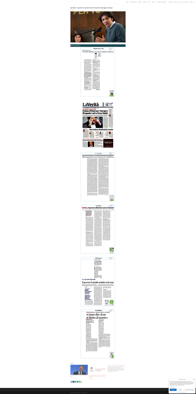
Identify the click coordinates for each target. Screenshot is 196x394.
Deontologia (170, 2)
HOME (127, 2)
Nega (181, 389)
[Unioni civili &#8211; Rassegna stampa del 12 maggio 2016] (116, 368)
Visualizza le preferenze (189, 389)
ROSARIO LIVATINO (133, 2)
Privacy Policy (180, 392)
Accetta (173, 389)
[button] (193, 379)
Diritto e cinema (177, 2)
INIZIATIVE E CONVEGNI (162, 2)
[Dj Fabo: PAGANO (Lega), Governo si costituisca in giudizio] (79, 370)
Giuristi (191, 2)
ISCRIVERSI (144, 2)
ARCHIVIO (153, 2)
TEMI (149, 2)
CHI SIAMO (139, 2)
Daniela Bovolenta (78, 392)
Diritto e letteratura (184, 2)
